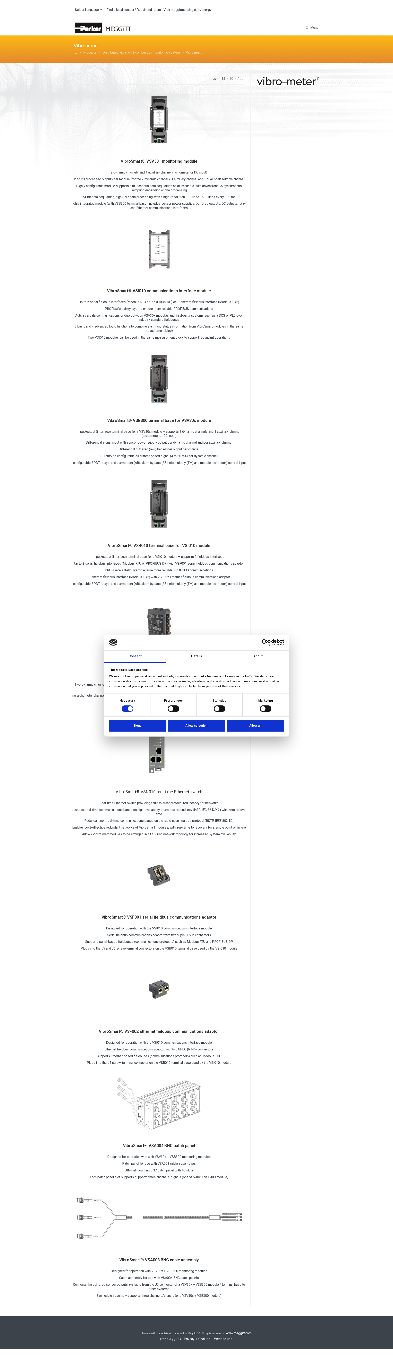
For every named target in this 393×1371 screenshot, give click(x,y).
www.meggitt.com (239, 1333)
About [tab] (258, 656)
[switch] (173, 708)
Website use (223, 1339)
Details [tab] (196, 656)
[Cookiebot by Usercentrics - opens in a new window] (266, 642)
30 (231, 79)
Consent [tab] (135, 656)
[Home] (76, 52)
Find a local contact (120, 10)
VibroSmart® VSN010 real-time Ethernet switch (159, 791)
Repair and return (149, 10)
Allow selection (196, 726)
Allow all (255, 726)
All (240, 79)
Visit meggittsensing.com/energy (187, 10)
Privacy (189, 1339)
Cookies (204, 1339)
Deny (137, 726)
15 (223, 79)
